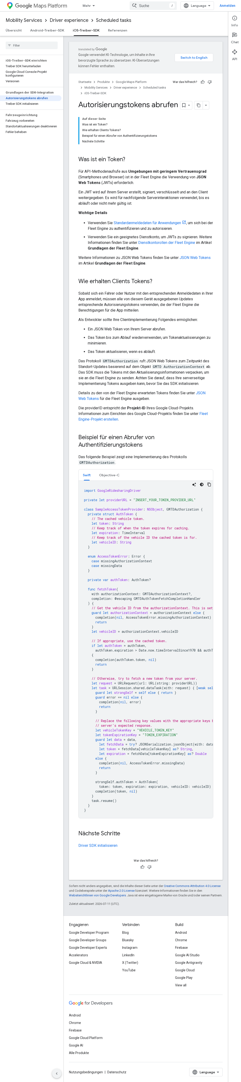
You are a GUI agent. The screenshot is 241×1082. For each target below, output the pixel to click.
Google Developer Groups (87, 940)
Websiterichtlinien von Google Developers (97, 895)
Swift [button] (87, 475)
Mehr (87, 6)
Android (181, 932)
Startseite (84, 82)
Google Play (184, 978)
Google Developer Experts (88, 947)
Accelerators (78, 955)
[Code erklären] (194, 484)
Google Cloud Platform (86, 1038)
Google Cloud (185, 970)
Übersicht (14, 30)
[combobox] (153, 5)
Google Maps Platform (131, 82)
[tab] (87, 474)
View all (180, 985)
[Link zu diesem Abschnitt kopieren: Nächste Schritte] (125, 834)
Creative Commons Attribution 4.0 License (192, 886)
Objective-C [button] (109, 475)
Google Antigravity (188, 963)
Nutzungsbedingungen (86, 1072)
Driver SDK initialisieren (97, 845)
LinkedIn (128, 955)
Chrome (181, 940)
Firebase (181, 947)
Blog (125, 932)
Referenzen (117, 30)
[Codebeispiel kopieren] (209, 484)
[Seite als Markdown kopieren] (198, 105)
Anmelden (227, 6)
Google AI (76, 1045)
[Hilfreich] (202, 82)
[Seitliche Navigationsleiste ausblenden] (56, 1073)
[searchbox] (32, 45)
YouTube (129, 970)
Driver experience (69, 20)
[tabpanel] (146, 649)
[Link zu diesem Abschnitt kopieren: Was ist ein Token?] (130, 160)
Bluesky (128, 940)
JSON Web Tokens (195, 257)
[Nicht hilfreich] (209, 82)
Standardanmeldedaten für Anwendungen (147, 223)
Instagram (129, 947)
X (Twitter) (130, 963)
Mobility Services (24, 20)
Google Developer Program (89, 932)
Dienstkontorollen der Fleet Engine (166, 242)
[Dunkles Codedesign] (201, 484)
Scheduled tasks (113, 20)
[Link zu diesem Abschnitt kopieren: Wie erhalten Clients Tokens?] (157, 282)
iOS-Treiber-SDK (86, 30)
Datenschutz (116, 1072)
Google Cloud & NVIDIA (85, 963)
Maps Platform (50, 6)
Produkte (103, 82)
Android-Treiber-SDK (47, 30)
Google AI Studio (187, 955)
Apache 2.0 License (121, 890)
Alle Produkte (79, 1053)
